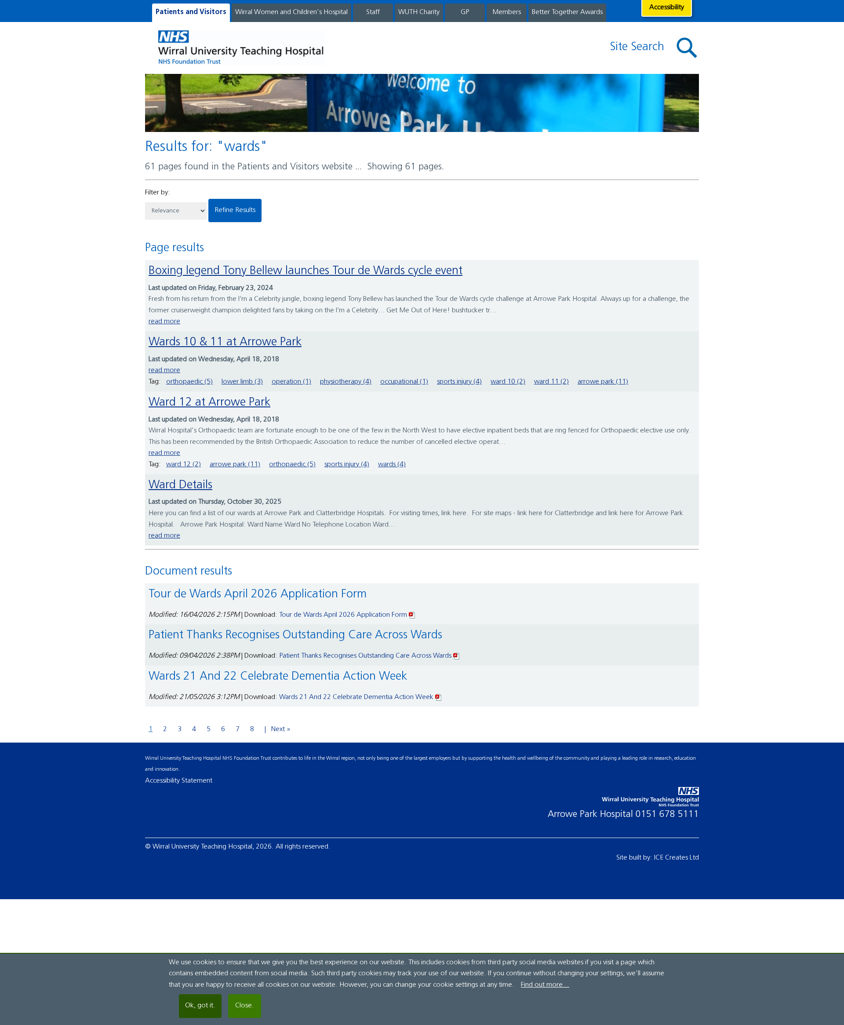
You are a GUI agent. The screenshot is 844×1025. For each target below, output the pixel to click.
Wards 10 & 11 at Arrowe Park (225, 342)
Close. (244, 1005)
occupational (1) (404, 381)
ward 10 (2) (508, 381)
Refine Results (235, 210)
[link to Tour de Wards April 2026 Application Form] (412, 615)
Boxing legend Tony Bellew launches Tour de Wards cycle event (305, 271)
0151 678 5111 (667, 814)
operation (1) (291, 381)
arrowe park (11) (603, 381)
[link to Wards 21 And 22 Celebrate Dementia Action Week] (438, 697)
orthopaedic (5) (189, 381)
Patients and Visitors (191, 12)
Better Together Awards (567, 12)
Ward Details (180, 485)
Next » (281, 729)
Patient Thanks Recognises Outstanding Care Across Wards (365, 655)
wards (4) (392, 464)
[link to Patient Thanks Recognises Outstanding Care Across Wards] (456, 655)
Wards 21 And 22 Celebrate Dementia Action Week (356, 697)
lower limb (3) (242, 381)
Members (506, 12)
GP (465, 12)
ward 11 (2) (551, 381)
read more (164, 321)
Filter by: (157, 192)
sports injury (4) (459, 381)
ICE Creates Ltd (676, 857)
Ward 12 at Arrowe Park (209, 403)
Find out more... (545, 984)
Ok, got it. (200, 1005)
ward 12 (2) (183, 464)
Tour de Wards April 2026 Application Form (343, 615)
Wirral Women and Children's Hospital (291, 12)
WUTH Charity (419, 12)
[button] (687, 48)
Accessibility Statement (178, 780)
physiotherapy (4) (345, 381)
